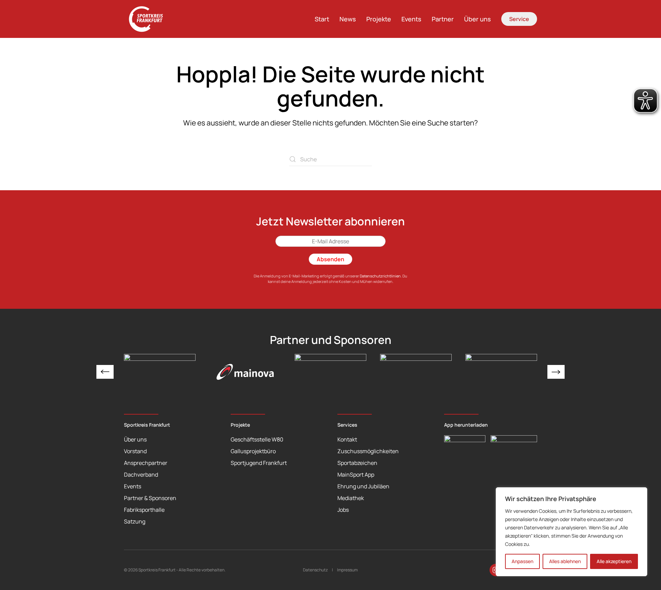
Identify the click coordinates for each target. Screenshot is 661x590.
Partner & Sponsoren (150, 498)
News (347, 19)
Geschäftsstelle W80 (257, 439)
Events (411, 19)
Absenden (330, 259)
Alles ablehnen (565, 561)
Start (322, 19)
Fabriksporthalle (144, 509)
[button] (105, 372)
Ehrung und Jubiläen (363, 486)
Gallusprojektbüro (253, 451)
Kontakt (347, 439)
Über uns (477, 19)
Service (519, 19)
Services (347, 424)
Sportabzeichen (357, 463)
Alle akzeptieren (614, 561)
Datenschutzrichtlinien (380, 275)
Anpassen (522, 561)
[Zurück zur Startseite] (150, 19)
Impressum (347, 570)
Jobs (343, 509)
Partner (443, 19)
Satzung (134, 521)
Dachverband (141, 474)
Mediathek (350, 498)
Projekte (378, 19)
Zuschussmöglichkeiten (368, 451)
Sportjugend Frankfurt (259, 463)
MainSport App (355, 474)
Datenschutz (315, 570)
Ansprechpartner (145, 463)
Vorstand (135, 451)
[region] (571, 531)
